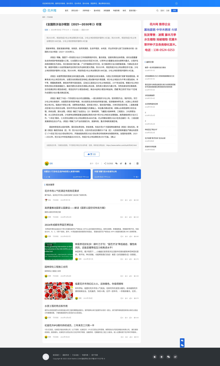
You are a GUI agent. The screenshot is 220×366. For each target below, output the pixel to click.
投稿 (174, 10)
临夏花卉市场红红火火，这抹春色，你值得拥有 (99, 283)
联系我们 (56, 355)
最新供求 (66, 355)
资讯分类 (74, 10)
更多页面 (132, 10)
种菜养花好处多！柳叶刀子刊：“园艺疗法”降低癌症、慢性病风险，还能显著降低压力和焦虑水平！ (106, 246)
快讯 (124, 10)
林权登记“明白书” (151, 129)
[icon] (154, 357)
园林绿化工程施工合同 (56, 267)
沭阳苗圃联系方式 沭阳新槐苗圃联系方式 (159, 76)
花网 (46, 30)
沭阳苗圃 (106, 10)
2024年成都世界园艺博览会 (59, 224)
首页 (66, 10)
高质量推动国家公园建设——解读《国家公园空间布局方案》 (76, 208)
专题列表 (116, 10)
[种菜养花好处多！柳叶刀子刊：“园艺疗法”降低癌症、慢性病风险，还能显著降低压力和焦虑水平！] (59, 251)
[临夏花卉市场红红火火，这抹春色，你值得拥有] (59, 291)
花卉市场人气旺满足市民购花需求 (62, 191)
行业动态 (75, 30)
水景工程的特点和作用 (56, 306)
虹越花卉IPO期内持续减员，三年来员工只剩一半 (69, 325)
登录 (162, 10)
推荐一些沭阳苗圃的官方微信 (155, 67)
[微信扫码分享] (116, 163)
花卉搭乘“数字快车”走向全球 (155, 138)
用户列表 (94, 355)
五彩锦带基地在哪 (151, 104)
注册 (167, 10)
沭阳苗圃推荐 (150, 95)
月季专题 (86, 10)
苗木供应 (97, 10)
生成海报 (109, 163)
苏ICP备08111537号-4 (96, 359)
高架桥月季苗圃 (150, 147)
